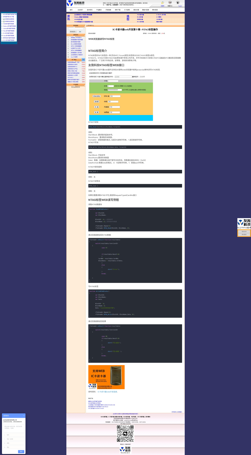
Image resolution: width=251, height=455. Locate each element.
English (180, 6)
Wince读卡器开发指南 (8, 31)
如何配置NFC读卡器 (76, 52)
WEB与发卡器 (78, 19)
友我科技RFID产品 (72, 69)
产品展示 (99, 10)
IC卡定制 (127, 10)
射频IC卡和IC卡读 (72, 71)
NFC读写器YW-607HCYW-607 (96, 408)
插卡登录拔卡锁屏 (75, 42)
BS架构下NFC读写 (76, 48)
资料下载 (117, 10)
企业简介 (80, 10)
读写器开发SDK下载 (8, 16)
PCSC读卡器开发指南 (8, 40)
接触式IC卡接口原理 (73, 82)
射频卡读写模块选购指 (73, 73)
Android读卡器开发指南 (9, 28)
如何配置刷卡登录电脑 (77, 39)
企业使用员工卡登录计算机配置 (83, 14)
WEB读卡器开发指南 (8, 24)
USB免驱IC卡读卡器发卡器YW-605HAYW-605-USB (101, 405)
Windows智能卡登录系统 (81, 17)
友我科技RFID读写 (72, 64)
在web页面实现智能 (76, 44)
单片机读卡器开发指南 (9, 38)
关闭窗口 (179, 412)
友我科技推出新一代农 (73, 62)
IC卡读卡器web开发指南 (107, 392)
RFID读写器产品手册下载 (9, 14)
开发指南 (108, 10)
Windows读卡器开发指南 (9, 26)
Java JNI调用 (74, 57)
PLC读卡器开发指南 (8, 33)
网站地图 (125, 414)
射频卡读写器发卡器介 (73, 79)
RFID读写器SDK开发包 (94, 403)
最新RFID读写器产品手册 (95, 401)
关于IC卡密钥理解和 (76, 46)
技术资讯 (89, 10)
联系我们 (135, 414)
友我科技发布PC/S (72, 66)
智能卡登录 (145, 10)
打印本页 (174, 412)
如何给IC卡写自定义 (76, 37)
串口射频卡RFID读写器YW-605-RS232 (98, 406)
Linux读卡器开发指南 (8, 35)
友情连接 (130, 414)
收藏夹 (162, 6)
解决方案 (136, 10)
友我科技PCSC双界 (73, 75)
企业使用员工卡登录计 (77, 55)
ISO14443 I (70, 77)
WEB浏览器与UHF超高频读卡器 (83, 21)
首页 (71, 10)
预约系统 (155, 10)
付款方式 (120, 414)
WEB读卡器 (140, 14)
